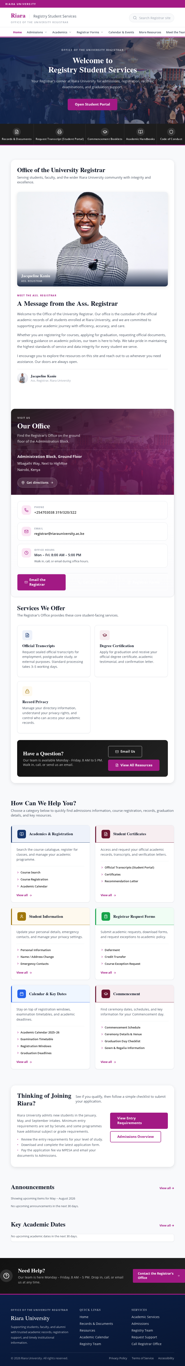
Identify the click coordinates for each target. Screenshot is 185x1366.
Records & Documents (96, 1323)
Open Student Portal (92, 104)
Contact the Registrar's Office (155, 1275)
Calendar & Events (121, 32)
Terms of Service (143, 1358)
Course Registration (34, 879)
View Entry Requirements (129, 1120)
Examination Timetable (37, 1039)
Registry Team (90, 1344)
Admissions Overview (135, 1136)
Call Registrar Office (147, 1344)
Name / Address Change (37, 957)
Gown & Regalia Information (125, 1048)
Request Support (144, 1337)
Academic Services (146, 1317)
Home (17, 32)
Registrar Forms (88, 32)
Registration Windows (36, 1046)
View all (22, 895)
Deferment (112, 950)
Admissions (35, 32)
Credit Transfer (115, 957)
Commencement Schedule (122, 1027)
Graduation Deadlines (36, 1053)
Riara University (20, 4)
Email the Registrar (37, 582)
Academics (59, 32)
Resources (87, 1330)
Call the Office (95, 582)
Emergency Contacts (35, 964)
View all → (167, 1188)
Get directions (38, 482)
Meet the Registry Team (44, 394)
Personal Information (36, 950)
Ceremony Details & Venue (123, 1034)
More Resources (150, 32)
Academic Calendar (34, 886)
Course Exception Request (122, 964)
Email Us (127, 751)
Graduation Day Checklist (122, 1041)
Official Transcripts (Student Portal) (129, 867)
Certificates (112, 874)
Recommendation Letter (121, 881)
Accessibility (166, 1358)
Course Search (30, 872)
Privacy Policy (118, 1358)
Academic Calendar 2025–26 (40, 1032)
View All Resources (136, 765)
